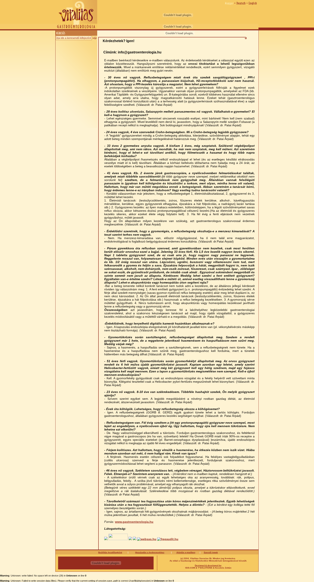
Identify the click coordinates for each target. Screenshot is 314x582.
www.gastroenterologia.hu (134, 521)
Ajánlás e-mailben (185, 552)
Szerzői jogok (211, 552)
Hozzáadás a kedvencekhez (149, 552)
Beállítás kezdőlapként (110, 552)
